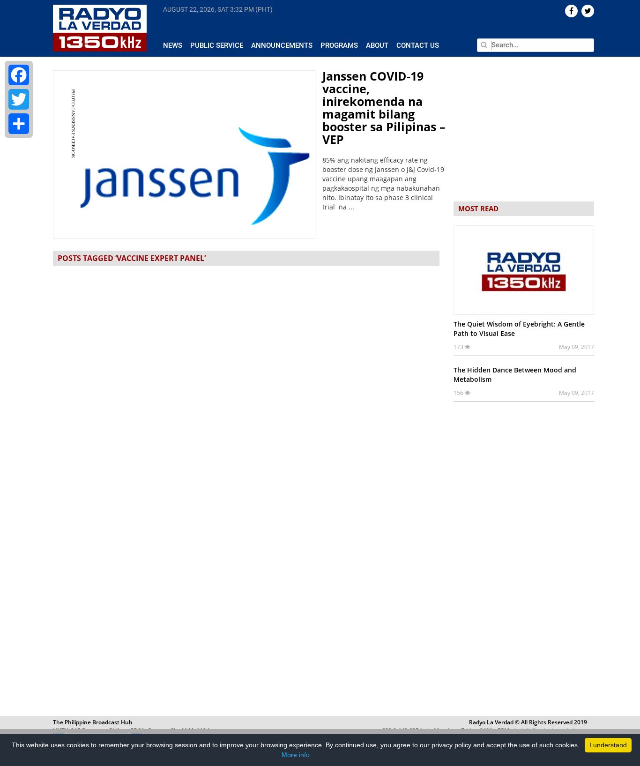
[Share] (19, 124)
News (172, 45)
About (377, 45)
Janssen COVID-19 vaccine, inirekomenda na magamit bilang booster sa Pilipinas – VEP (384, 107)
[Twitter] (19, 99)
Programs (339, 45)
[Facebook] (19, 75)
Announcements (282, 45)
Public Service (216, 45)
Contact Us (417, 45)
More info (296, 755)
